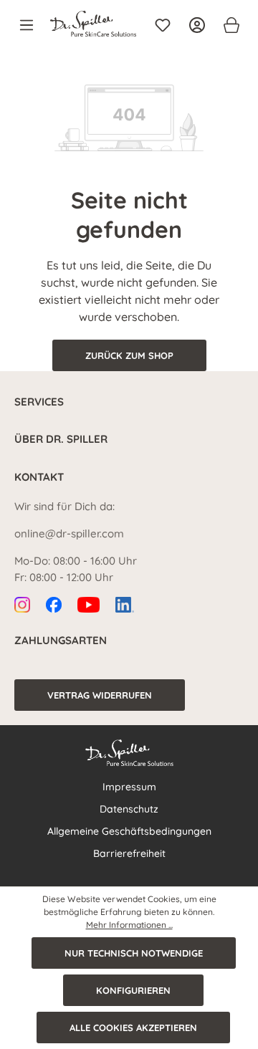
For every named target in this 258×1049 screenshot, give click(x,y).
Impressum (129, 786)
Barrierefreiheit (129, 853)
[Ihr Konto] (197, 25)
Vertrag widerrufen (99, 695)
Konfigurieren (133, 990)
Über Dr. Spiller (61, 439)
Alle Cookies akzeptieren (133, 1027)
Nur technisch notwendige (133, 953)
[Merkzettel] (162, 25)
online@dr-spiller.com (69, 533)
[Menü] (31, 25)
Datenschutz (129, 809)
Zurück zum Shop (129, 355)
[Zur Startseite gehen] (93, 24)
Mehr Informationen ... (129, 924)
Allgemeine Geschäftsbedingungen (129, 831)
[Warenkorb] (227, 25)
